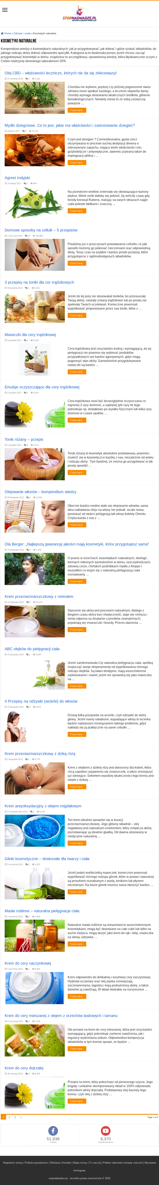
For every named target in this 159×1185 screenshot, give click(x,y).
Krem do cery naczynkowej (28, 963)
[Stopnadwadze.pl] (79, 13)
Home (7, 33)
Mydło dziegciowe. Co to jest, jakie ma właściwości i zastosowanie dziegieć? (70, 125)
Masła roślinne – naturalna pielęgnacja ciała (42, 911)
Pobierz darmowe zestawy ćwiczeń (122, 1162)
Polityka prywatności (36, 1162)
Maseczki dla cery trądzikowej (30, 335)
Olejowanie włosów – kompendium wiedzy (40, 492)
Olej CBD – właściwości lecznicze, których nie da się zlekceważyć (61, 73)
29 (29, 236)
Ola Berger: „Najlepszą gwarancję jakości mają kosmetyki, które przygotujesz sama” (77, 544)
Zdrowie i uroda (22, 33)
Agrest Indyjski (17, 178)
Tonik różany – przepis (24, 439)
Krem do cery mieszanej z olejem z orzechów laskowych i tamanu (61, 1015)
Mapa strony (80, 1162)
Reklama (55, 1162)
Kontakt (66, 1162)
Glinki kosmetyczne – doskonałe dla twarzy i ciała (47, 859)
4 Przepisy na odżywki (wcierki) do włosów (41, 701)
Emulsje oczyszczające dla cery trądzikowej (42, 387)
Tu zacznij (95, 1162)
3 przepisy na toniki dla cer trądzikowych (39, 282)
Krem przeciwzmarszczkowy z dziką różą (40, 753)
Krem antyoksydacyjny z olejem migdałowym (43, 806)
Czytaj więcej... (77, 110)
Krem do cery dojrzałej (24, 1068)
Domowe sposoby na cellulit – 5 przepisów (41, 230)
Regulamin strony (13, 1162)
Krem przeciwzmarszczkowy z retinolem (39, 596)
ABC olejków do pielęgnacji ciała (32, 649)
